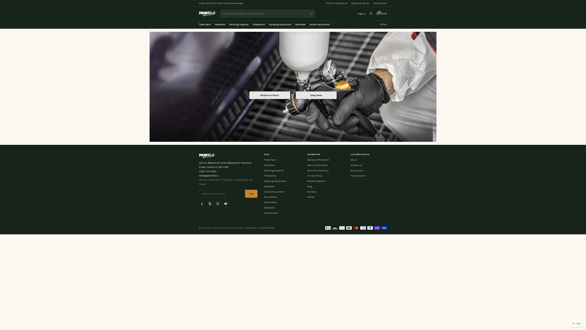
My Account (357, 170)
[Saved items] (371, 13)
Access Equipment (274, 191)
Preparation (270, 175)
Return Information (317, 165)
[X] (210, 204)
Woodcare (269, 165)
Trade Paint (270, 159)
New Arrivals (271, 213)
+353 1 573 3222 (207, 171)
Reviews (311, 191)
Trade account (380, 3)
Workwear (269, 186)
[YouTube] (226, 204)
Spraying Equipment (275, 181)
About (354, 159)
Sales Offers (270, 202)
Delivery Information (318, 159)
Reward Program (316, 181)
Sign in (361, 13)
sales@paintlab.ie (208, 175)
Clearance (269, 207)
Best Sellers (270, 197)
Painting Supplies (274, 170)
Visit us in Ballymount (337, 3)
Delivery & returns (360, 3)
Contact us (356, 165)
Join (251, 193)
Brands (311, 197)
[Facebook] (202, 204)
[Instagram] (218, 204)
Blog (309, 186)
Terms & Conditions (318, 170)
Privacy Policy (314, 175)
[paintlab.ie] (207, 13)
